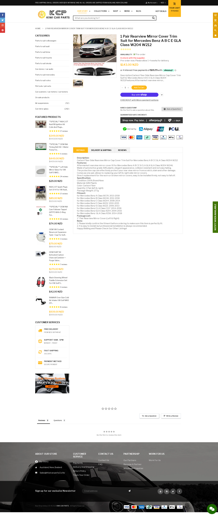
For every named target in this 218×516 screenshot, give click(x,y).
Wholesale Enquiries (133, 468)
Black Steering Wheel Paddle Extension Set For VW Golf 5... (58, 280)
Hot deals (161, 11)
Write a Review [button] (172, 416)
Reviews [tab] (41, 420)
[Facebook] (2, 15)
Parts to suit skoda (43, 63)
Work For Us (155, 460)
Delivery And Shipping (83, 467)
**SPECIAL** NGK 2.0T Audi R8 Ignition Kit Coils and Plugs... (58, 124)
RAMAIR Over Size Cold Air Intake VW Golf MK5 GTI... (59, 300)
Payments (78, 463)
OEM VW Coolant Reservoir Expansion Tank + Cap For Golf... (57, 232)
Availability (126, 54)
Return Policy (79, 471)
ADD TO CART (137, 512)
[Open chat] (212, 509)
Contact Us (103, 460)
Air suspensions (42, 103)
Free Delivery (51, 329)
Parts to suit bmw (42, 52)
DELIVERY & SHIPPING (101, 150)
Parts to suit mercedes (45, 75)
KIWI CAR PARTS (63, 506)
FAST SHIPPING (51, 351)
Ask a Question (173, 109)
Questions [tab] (58, 420)
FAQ (100, 464)
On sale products (42, 97)
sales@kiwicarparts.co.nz (52, 473)
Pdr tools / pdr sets (43, 86)
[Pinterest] (2, 30)
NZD (165, 3)
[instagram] (2, 25)
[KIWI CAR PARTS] (153, 507)
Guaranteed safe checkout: (133, 115)
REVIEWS (122, 150)
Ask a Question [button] (150, 416)
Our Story (43, 461)
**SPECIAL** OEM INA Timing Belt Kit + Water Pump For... (59, 147)
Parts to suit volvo (43, 80)
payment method (53, 361)
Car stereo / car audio (44, 69)
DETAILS (80, 150)
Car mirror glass (41, 109)
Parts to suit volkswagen (45, 41)
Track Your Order (81, 475)
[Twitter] (2, 20)
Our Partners (130, 460)
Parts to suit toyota (43, 58)
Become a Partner (133, 464)
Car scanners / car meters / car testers (51, 92)
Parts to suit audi (42, 46)
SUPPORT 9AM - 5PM (53, 340)
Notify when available (215, 217)
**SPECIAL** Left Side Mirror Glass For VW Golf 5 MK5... (58, 170)
